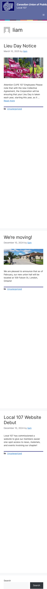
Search (7, 580)
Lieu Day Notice (20, 45)
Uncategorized (14, 109)
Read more (9, 101)
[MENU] (43, 15)
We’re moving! (18, 237)
